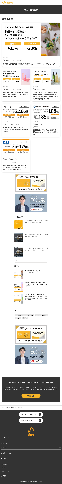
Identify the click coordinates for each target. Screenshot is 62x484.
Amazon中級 (7, 60)
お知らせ (3, 476)
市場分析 (6, 124)
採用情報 (3, 459)
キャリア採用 (4, 464)
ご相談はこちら (31, 396)
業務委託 (3, 468)
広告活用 (19, 60)
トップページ (4, 443)
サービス (3, 447)
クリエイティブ (49, 124)
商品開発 (12, 159)
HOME (4, 407)
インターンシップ (5, 471)
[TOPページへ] (7, 3)
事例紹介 (13, 60)
